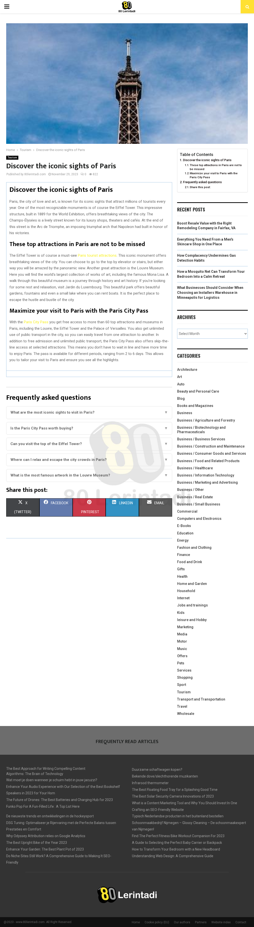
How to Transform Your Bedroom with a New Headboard (176, 849)
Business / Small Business (198, 504)
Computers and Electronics (199, 519)
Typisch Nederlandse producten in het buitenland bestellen (177, 816)
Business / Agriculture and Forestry (206, 420)
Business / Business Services (201, 439)
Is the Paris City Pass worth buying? (89, 428)
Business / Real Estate (195, 497)
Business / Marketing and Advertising (207, 482)
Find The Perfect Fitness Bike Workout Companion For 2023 (178, 836)
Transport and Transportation (201, 699)
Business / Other (190, 490)
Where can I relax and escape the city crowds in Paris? (89, 459)
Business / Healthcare (195, 468)
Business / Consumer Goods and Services (211, 453)
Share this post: (200, 187)
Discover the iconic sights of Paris (207, 160)
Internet (183, 598)
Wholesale (185, 714)
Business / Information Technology (205, 475)
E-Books (184, 526)
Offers (182, 656)
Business (184, 413)
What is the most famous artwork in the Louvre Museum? (89, 475)
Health (182, 576)
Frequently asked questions (202, 182)
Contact (240, 922)
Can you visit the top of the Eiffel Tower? (89, 444)
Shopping (185, 677)
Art (179, 377)
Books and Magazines (195, 406)
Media (182, 634)
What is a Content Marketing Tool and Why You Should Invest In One (184, 803)
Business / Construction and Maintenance (211, 446)
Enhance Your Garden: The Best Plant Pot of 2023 (45, 849)
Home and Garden (192, 584)
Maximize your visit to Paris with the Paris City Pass (214, 175)
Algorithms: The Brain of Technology (34, 774)
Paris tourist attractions (97, 255)
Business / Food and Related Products (208, 461)
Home (136, 922)
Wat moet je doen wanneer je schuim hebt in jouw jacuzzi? (51, 780)
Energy (183, 540)
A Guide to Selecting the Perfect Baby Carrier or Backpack (177, 843)
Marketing (185, 627)
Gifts (181, 569)
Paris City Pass (36, 322)
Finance (183, 555)
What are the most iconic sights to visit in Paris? (89, 412)
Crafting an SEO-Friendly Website (158, 810)
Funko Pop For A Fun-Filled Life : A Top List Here (43, 806)
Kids (181, 613)
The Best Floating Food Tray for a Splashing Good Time (175, 790)
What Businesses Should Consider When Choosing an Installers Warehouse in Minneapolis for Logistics (210, 292)
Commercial (187, 511)
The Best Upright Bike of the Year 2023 (36, 843)
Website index (221, 922)
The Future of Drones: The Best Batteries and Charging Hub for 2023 (59, 800)
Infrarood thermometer (150, 783)
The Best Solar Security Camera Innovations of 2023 (173, 796)
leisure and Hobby (192, 620)
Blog (181, 399)
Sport (181, 685)
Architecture (187, 370)
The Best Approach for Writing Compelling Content (45, 769)
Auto (181, 384)
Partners (201, 922)
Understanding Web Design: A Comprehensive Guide (172, 856)
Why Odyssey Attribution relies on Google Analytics (45, 836)
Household (186, 591)
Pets (180, 663)
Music (182, 649)
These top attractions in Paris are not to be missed (216, 167)
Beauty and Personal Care (198, 391)
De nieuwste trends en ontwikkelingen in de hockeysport (50, 816)
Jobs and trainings (192, 605)
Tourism (12, 157)
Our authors (182, 922)
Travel (182, 706)
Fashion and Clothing (194, 548)
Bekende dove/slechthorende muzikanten (165, 776)
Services (184, 670)
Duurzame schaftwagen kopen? (157, 770)
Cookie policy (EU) (157, 922)
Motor (182, 641)
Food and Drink (189, 562)
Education (185, 533)
